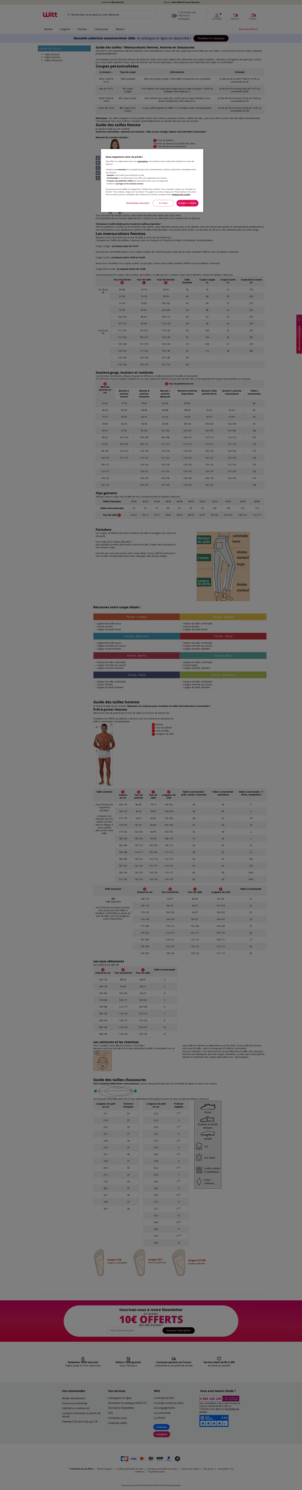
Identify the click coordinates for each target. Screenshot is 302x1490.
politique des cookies (181, 194)
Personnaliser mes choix (137, 203)
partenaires (143, 161)
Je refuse (163, 203)
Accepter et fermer (187, 203)
